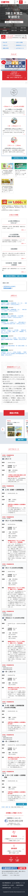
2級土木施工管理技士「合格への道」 (14, 276)
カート (17, 2)
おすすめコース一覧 (19, 158)
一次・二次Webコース (11, 741)
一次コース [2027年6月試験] (13, 521)
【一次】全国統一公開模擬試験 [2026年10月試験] (14, 706)
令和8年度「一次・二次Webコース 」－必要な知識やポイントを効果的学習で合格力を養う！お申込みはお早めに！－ (13, 324)
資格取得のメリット (21, 45)
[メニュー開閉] (25, 2)
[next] (26, 71)
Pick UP (5, 42)
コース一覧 (14, 27)
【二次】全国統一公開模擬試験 (14, 490)
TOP (5, 27)
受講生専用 (21, 2)
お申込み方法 (11, 860)
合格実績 (5, 30)
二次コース (7, 459)
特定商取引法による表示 (8, 885)
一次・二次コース (9, 672)
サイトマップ (16, 887)
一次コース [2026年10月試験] (13, 568)
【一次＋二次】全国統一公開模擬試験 (14, 776)
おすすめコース (20, 48)
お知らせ (5, 45)
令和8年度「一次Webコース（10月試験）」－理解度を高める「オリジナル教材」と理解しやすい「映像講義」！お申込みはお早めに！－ (13, 332)
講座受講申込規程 (7, 887)
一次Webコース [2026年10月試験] (14, 619)
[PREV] (1, 71)
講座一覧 (8, 807)
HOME (3, 807)
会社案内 (5, 875)
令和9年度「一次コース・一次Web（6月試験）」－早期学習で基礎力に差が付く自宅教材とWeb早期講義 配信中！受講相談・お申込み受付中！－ (14, 354)
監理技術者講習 (9, 287)
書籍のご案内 (23, 30)
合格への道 (14, 30)
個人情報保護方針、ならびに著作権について (13, 882)
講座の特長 (23, 27)
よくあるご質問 (4, 33)
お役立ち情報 (19, 42)
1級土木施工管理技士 (13, 22)
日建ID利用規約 (20, 885)
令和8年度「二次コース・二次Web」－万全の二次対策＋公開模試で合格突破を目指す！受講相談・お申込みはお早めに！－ (14, 339)
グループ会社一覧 (14, 875)
